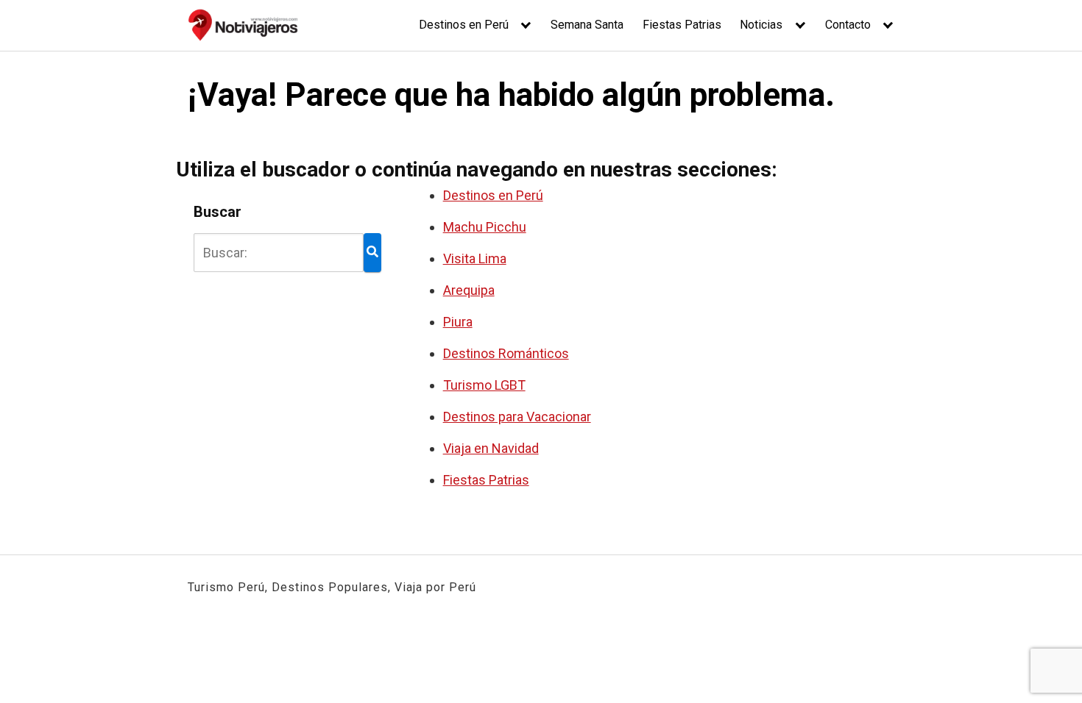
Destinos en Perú (464, 25)
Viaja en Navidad (491, 448)
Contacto (848, 25)
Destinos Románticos (506, 353)
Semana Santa (587, 25)
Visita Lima (474, 258)
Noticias (761, 25)
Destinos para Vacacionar (517, 416)
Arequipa (469, 290)
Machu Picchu (484, 227)
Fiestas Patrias (682, 25)
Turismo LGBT (484, 385)
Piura (458, 321)
